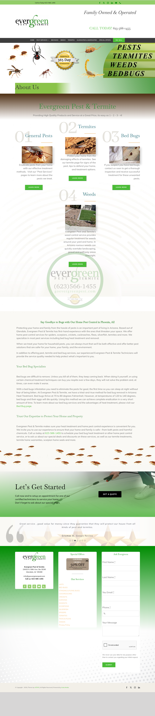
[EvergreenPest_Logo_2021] (32, 15)
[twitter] (29, 586)
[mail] (39, 586)
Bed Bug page (23, 406)
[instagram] (34, 586)
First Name (108, 562)
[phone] (44, 586)
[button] (70, 540)
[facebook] (25, 586)
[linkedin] (139, 687)
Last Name (108, 577)
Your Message (109, 622)
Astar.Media (65, 687)
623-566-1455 (53, 433)
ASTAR (37, 687)
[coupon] (77, 559)
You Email (108, 592)
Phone (106, 607)
